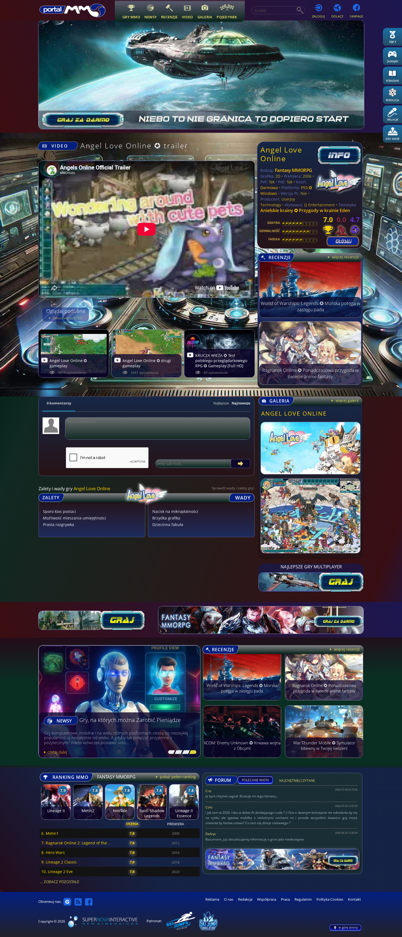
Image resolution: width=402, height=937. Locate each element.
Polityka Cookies (329, 899)
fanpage (356, 16)
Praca (285, 899)
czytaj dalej (57, 752)
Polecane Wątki (255, 780)
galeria (204, 16)
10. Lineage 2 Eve (57, 871)
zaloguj (318, 16)
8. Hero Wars (53, 852)
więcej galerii (346, 400)
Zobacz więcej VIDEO (67, 318)
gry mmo (131, 16)
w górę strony (348, 927)
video (187, 16)
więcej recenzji (346, 649)
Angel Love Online (281, 154)
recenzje (169, 16)
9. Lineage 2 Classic (59, 862)
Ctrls (208, 807)
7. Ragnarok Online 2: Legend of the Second (81, 842)
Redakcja (245, 899)
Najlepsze (221, 403)
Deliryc (210, 834)
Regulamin (303, 899)
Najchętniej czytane (297, 781)
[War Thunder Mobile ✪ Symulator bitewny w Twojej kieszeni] (324, 760)
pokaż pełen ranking (177, 776)
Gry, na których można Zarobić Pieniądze (130, 720)
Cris (208, 791)
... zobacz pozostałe (59, 881)
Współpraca (266, 899)
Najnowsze (241, 403)
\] (191, 752)
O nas (228, 899)
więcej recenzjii (345, 257)
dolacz (337, 16)
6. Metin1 (50, 833)
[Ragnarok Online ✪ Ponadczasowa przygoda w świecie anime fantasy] (310, 383)
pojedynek (227, 16)
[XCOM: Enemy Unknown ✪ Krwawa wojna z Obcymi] (242, 760)
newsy (150, 16)
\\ (177, 752)
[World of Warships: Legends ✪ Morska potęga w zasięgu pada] (310, 316)
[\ (170, 752)
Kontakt (354, 899)
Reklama (212, 899)
